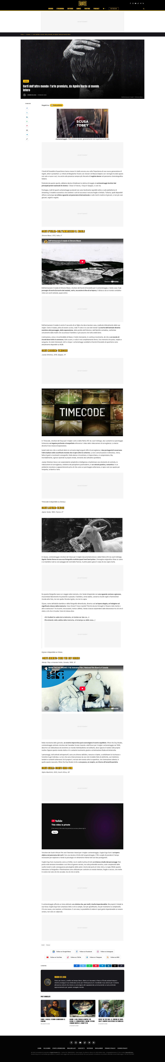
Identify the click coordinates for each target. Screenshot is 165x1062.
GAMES (78, 8)
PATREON (113, 8)
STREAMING (60, 8)
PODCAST (96, 8)
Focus (48, 945)
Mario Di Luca (32, 95)
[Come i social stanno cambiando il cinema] (54, 1008)
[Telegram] (27, 134)
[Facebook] (27, 108)
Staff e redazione (59, 1048)
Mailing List (71, 1048)
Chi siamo (46, 1048)
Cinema (26, 81)
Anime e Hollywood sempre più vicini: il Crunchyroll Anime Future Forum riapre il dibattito (82, 1021)
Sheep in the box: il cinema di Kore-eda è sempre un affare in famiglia (111, 1020)
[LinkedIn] (27, 117)
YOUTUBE (87, 8)
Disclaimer (99, 1048)
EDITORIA (70, 8)
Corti (43, 945)
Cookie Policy (122, 1048)
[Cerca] (143, 8)
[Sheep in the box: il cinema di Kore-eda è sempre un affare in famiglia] (111, 1008)
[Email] (27, 130)
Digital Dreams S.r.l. (55, 1052)
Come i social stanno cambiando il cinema (53, 1020)
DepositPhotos (129, 1052)
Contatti (81, 1048)
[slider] (80, 136)
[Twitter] (27, 112)
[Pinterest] (27, 126)
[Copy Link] (27, 139)
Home (39, 1048)
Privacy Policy (110, 1048)
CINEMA (50, 8)
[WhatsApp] (27, 121)
